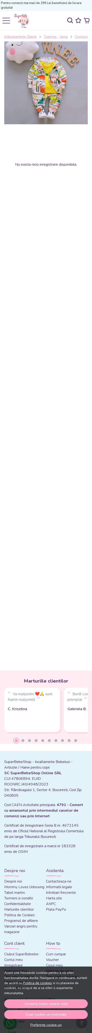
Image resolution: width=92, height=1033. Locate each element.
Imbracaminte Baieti (20, 36)
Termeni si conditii (18, 898)
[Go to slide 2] (23, 740)
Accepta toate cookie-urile (46, 1003)
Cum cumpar (56, 954)
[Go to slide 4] (36, 740)
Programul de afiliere (21, 920)
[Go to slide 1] (16, 740)
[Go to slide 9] (69, 740)
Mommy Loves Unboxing (24, 887)
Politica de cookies (37, 983)
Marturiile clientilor (19, 909)
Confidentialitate (17, 904)
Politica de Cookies (19, 915)
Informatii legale (59, 887)
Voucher (52, 959)
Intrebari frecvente (61, 892)
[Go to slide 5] (43, 740)
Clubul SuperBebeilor (21, 954)
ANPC (51, 904)
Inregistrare (13, 965)
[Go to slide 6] (49, 740)
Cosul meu (54, 965)
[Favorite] (78, 20)
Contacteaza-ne (58, 881)
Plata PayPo (56, 909)
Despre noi (13, 881)
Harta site (54, 898)
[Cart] (86, 20)
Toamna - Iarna (56, 36)
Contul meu (13, 959)
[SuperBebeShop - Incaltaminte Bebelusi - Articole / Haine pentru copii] (23, 20)
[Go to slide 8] (62, 740)
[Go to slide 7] (56, 740)
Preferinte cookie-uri (46, 1024)
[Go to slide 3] (29, 740)
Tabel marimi (14, 892)
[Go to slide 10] (76, 740)
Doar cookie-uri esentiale (46, 1014)
